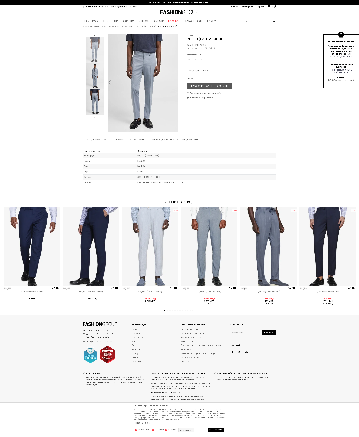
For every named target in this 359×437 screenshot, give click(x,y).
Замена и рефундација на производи (198, 353)
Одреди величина (199, 71)
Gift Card (136, 357)
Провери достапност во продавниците (174, 139)
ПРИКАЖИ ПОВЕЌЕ (142, 423)
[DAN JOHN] (7, 288)
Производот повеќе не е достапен (209, 86)
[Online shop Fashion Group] (179, 12)
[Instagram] (239, 352)
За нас (135, 329)
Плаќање (185, 361)
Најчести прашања (189, 329)
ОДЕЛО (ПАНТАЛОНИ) (146, 26)
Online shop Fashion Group (94, 26)
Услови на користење (191, 337)
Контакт (136, 341)
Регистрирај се (247, 7)
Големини (118, 139)
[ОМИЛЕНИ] (267, 8)
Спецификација (96, 139)
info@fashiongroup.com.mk (341, 80)
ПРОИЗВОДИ (112, 26)
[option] (179, 2)
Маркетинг (172, 430)
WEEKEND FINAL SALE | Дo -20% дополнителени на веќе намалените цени (178, 2)
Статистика (159, 430)
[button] (258, 21)
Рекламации (186, 349)
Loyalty (135, 353)
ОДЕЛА (132, 26)
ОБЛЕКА (123, 26)
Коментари (137, 139)
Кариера (136, 349)
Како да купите (188, 341)
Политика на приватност (192, 333)
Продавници (137, 337)
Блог (134, 345)
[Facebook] (232, 352)
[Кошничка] (274, 8)
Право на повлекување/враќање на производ (202, 345)
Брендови (136, 333)
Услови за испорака (190, 357)
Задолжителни (144, 430)
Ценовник (136, 361)
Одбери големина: (194, 55)
